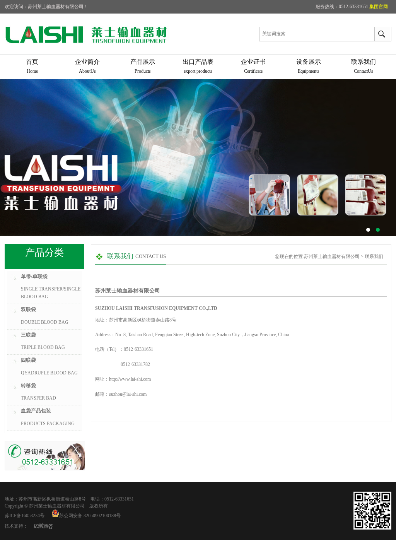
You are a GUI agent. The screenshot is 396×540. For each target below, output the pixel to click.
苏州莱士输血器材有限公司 (198, 157)
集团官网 (380, 6)
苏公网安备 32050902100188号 (90, 515)
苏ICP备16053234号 (24, 515)
